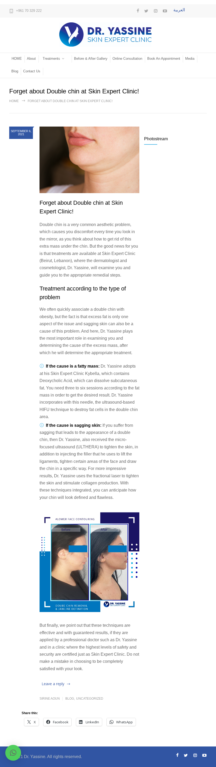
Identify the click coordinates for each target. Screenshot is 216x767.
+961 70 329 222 (29, 11)
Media (189, 59)
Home (14, 101)
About (31, 59)
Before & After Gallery (90, 59)
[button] (13, 753)
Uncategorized (89, 698)
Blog (14, 71)
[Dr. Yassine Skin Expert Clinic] (108, 34)
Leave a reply (53, 683)
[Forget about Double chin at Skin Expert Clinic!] (89, 160)
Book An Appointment (163, 59)
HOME (17, 59)
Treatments (51, 59)
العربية (179, 10)
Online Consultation (127, 59)
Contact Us (31, 71)
